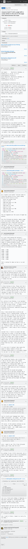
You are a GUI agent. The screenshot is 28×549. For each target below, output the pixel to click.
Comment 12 (6, 450)
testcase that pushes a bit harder (7, 51)
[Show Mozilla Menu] (4, 2)
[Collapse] (26, 69)
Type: (7, 25)
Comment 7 (6, 298)
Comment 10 (6, 402)
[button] (24, 2)
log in (7, 537)
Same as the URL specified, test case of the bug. (10, 44)
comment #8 (11, 404)
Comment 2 (6, 167)
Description (6, 69)
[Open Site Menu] (2, 2)
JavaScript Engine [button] (12, 21)
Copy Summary (18, 4)
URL (8, 38)
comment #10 (11, 435)
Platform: (6, 23)
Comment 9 (6, 383)
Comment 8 (6, 356)
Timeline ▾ (24, 65)
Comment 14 (6, 513)
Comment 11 (6, 433)
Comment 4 (6, 234)
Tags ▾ (19, 65)
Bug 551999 (8, 8)
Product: (6, 20)
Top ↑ (2, 544)
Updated (5, 522)
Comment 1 (6, 142)
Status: (6, 33)
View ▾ (25, 4)
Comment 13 (6, 476)
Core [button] (9, 20)
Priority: (6, 27)
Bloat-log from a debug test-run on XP (8, 57)
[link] (14, 156)
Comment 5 (6, 268)
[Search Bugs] (21, 2)
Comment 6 (6, 283)
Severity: (6, 28)
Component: (5, 21)
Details (25, 49)
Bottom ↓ (14, 65)
